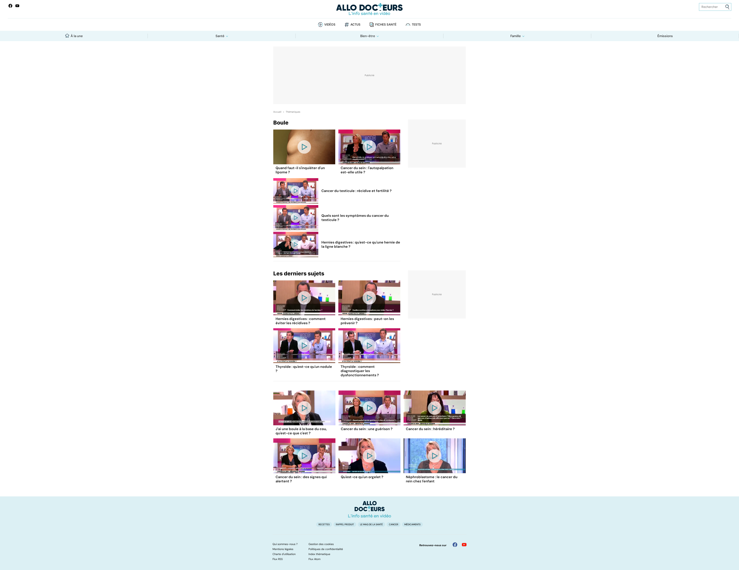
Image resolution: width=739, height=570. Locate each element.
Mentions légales (283, 549)
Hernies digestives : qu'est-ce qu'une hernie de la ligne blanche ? (360, 244)
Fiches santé (385, 24)
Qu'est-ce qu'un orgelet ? (362, 477)
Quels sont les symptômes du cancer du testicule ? (355, 217)
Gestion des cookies (321, 544)
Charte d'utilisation (284, 554)
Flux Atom (314, 559)
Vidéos (329, 24)
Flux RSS (278, 559)
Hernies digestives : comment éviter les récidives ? (301, 321)
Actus (355, 24)
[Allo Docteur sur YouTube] (464, 545)
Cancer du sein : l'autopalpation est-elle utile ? (367, 170)
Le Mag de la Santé (371, 524)
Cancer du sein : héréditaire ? (430, 429)
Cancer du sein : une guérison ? (367, 429)
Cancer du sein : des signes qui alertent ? (301, 479)
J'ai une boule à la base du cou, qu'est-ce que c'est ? (301, 431)
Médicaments (412, 524)
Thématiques (293, 111)
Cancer (393, 524)
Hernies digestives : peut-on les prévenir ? (367, 321)
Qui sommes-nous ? (285, 544)
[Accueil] (369, 509)
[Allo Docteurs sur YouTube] (17, 6)
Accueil (277, 111)
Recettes (324, 524)
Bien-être (367, 36)
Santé (220, 36)
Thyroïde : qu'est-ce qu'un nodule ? (304, 368)
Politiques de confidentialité (325, 549)
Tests (416, 24)
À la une (77, 36)
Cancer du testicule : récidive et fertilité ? (356, 191)
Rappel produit (345, 524)
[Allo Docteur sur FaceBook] (10, 6)
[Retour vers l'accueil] (369, 9)
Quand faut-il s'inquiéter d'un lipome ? (300, 170)
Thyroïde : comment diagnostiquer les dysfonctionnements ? (360, 370)
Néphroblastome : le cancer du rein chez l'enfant (431, 479)
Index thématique (319, 554)
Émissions (665, 36)
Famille (515, 36)
